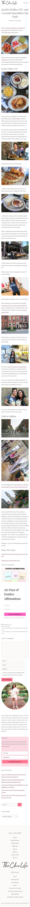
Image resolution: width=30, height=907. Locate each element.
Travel (9, 624)
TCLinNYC (7, 626)
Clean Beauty (15, 882)
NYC (9, 32)
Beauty (15, 849)
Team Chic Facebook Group (15, 891)
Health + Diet (15, 855)
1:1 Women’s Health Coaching (15, 897)
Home (15, 876)
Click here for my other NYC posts (10, 560)
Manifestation (15, 843)
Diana (20, 20)
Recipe (15, 837)
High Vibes (15, 846)
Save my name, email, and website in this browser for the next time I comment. (13, 674)
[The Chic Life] (9, 3)
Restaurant (5, 624)
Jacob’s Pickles (16, 118)
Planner (15, 857)
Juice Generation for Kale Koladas (17, 367)
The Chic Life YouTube (15, 888)
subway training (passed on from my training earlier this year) (14, 305)
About (15, 885)
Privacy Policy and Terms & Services (20, 903)
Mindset (15, 852)
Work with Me (15, 894)
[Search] (20, 804)
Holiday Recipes (15, 840)
